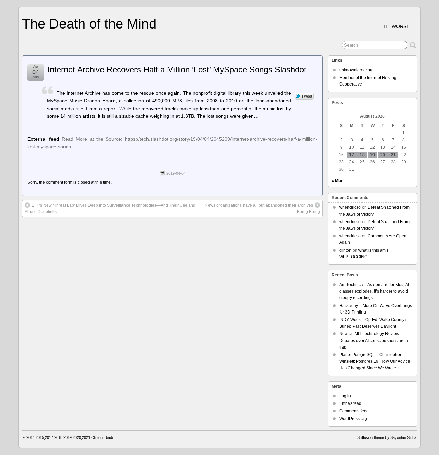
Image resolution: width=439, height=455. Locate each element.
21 (393, 154)
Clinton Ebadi (102, 437)
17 (351, 154)
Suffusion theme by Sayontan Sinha (386, 437)
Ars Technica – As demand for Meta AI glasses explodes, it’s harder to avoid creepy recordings (374, 291)
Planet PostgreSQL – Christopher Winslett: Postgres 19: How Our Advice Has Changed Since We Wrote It (374, 361)
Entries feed (350, 403)
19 (372, 154)
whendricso (350, 207)
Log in (345, 396)
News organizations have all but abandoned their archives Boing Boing (262, 208)
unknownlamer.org (356, 70)
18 (362, 154)
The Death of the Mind (89, 23)
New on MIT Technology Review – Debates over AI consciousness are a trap (373, 340)
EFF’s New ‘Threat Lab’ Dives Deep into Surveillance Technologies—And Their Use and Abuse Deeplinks (110, 208)
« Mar (337, 180)
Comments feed (354, 411)
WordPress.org (353, 418)
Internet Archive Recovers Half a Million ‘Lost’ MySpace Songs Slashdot (176, 69)
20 (382, 154)
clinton (345, 250)
